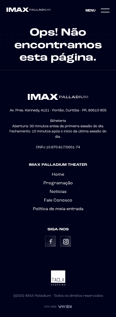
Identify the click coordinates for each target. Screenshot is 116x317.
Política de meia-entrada (58, 209)
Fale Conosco (58, 200)
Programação (58, 183)
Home (58, 174)
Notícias (58, 192)
